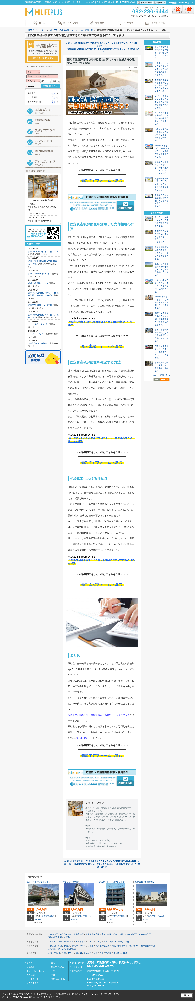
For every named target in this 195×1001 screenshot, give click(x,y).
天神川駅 (74, 919)
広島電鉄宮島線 (79, 946)
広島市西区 (79, 934)
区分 (53, 975)
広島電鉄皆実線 (69, 949)
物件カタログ (33, 983)
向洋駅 (109, 919)
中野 (60, 941)
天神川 (57, 953)
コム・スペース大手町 (38, 324)
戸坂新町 (161, 916)
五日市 (71, 953)
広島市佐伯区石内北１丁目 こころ (43, 251)
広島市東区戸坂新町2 (144, 882)
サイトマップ (33, 979)
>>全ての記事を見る (161, 375)
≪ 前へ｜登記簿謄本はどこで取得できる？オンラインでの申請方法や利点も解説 (101, 43)
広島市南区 (53, 934)
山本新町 (119, 941)
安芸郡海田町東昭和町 (38, 343)
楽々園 (79, 953)
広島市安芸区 (45, 916)
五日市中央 (81, 941)
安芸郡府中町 (81, 916)
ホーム (30, 963)
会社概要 (31, 967)
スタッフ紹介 (78, 967)
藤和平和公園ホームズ (38, 283)
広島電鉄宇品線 (102, 946)
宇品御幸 (52, 941)
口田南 (98, 941)
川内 (105, 941)
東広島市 (68, 937)
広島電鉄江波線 (148, 946)
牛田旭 (91, 941)
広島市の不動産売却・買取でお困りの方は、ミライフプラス (99, 715)
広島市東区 (152, 916)
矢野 (96, 953)
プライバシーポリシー (36, 971)
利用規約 (31, 975)
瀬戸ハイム (69, 941)
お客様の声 (77, 971)
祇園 (111, 941)
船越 (53, 916)
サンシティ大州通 (71, 882)
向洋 (50, 953)
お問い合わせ (84, 738)
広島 (101, 953)
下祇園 (108, 953)
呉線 (60, 946)
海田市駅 (38, 919)
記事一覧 (102, 46)
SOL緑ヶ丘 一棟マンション (112, 882)
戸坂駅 (145, 919)
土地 (53, 963)
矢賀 (64, 953)
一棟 (53, 971)
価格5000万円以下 (59, 979)
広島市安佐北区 (55, 937)
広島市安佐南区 (92, 934)
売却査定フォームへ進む (102, 180)
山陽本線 (52, 946)
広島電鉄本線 (54, 949)
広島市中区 (106, 934)
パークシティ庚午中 (37, 334)
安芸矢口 (88, 953)
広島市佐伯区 (131, 934)
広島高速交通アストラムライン (125, 946)
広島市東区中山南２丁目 (39, 273)
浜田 (125, 916)
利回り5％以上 (57, 967)
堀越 (127, 941)
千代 (89, 916)
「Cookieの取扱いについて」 (31, 997)
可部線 (91, 946)
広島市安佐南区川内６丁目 (40, 305)
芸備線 (67, 946)
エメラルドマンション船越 (39, 882)
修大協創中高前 (120, 953)
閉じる (187, 995)
